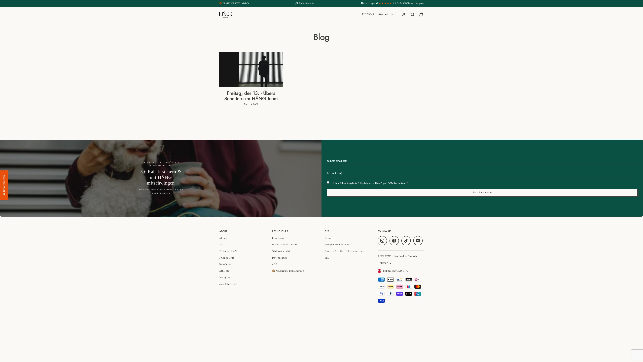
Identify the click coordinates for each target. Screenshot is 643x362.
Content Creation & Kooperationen (345, 251)
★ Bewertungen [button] (4, 185)
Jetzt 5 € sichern (482, 192)
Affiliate (224, 271)
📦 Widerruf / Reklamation (288, 271)
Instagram (225, 277)
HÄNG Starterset (375, 14)
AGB (274, 264)
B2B (327, 257)
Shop (395, 14)
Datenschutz (279, 257)
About (223, 238)
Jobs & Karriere (228, 284)
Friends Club (227, 257)
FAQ (221, 244)
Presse (328, 238)
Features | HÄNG (229, 251)
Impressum (278, 238)
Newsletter (225, 264)
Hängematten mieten (337, 244)
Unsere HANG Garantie (285, 244)
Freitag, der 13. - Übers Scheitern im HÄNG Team (251, 96)
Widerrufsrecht (281, 251)
